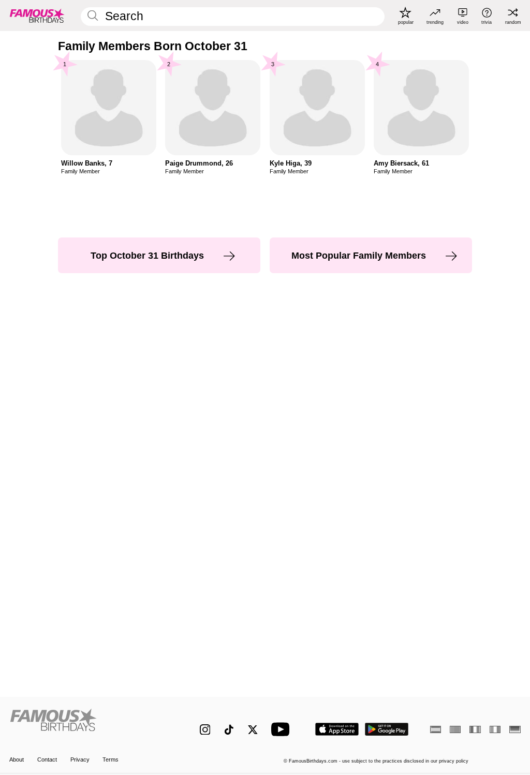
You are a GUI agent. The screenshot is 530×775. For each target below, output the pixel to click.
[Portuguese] (455, 729)
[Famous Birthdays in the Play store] (387, 729)
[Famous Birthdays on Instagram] (205, 729)
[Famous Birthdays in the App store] (337, 729)
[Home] (89, 723)
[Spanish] (435, 729)
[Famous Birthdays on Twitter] (252, 729)
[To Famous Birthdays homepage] (37, 15)
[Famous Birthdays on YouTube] (282, 729)
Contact (47, 759)
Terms (110, 759)
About (16, 759)
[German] (514, 729)
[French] (474, 729)
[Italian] (495, 729)
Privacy (80, 759)
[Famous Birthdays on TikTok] (229, 729)
